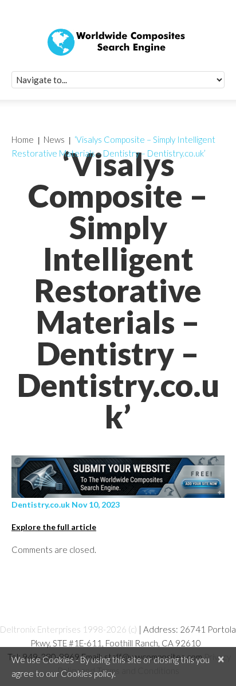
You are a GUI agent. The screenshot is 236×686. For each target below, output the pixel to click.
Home (22, 139)
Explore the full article (53, 527)
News (54, 139)
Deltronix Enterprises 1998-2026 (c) (68, 629)
